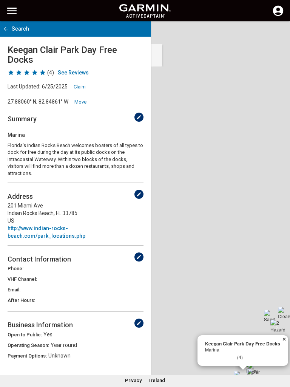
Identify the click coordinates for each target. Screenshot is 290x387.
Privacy (133, 380)
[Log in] (278, 15)
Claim (80, 87)
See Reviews (73, 72)
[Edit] (138, 117)
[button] (280, 352)
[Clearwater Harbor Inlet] (284, 313)
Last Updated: (24, 87)
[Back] (6, 29)
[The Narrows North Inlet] (253, 374)
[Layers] (277, 34)
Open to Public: (25, 334)
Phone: (15, 268)
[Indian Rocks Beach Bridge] (254, 368)
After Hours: (21, 300)
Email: (14, 290)
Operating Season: (28, 345)
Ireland (157, 380)
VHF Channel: (22, 279)
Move (80, 102)
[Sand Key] (270, 316)
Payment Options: (27, 356)
